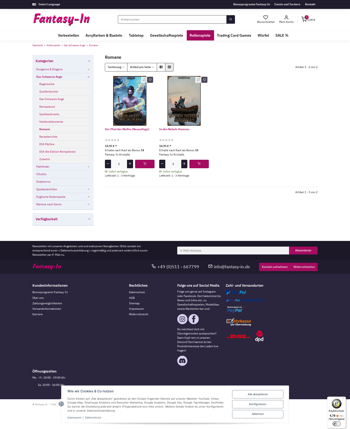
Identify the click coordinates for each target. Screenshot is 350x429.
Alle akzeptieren (258, 394)
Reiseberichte (48, 136)
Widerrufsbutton (304, 267)
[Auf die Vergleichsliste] (144, 80)
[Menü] (343, 399)
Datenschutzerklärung (75, 250)
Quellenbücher (48, 91)
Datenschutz (137, 292)
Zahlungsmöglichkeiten (47, 303)
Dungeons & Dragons (49, 69)
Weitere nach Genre (49, 204)
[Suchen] (230, 19)
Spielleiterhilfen (46, 189)
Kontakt (310, 4)
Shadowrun (43, 182)
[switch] (337, 423)
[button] (286, 19)
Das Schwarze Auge (49, 77)
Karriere (37, 314)
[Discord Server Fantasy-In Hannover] (182, 360)
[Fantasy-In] (61, 20)
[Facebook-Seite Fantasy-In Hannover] (194, 319)
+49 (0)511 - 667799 (178, 266)
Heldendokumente (51, 121)
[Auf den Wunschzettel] (150, 80)
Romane (44, 129)
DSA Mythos (46, 144)
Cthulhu (41, 174)
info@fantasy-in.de (232, 266)
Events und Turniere (287, 4)
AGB (132, 298)
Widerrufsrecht (138, 314)
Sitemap (134, 303)
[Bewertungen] (112, 140)
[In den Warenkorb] (145, 164)
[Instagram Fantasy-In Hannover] (182, 319)
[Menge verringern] (108, 164)
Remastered (47, 107)
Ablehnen (258, 413)
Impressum (136, 309)
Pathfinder (42, 166)
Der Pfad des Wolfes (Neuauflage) (127, 129)
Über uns (38, 298)
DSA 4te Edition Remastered (57, 151)
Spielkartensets (49, 114)
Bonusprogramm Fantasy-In (251, 4)
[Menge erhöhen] (130, 164)
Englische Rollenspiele (50, 197)
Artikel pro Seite (140, 67)
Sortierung (114, 67)
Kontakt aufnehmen (275, 267)
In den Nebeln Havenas (174, 129)
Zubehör (44, 159)
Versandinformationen (46, 309)
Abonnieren (303, 250)
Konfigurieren (257, 404)
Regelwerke (46, 84)
